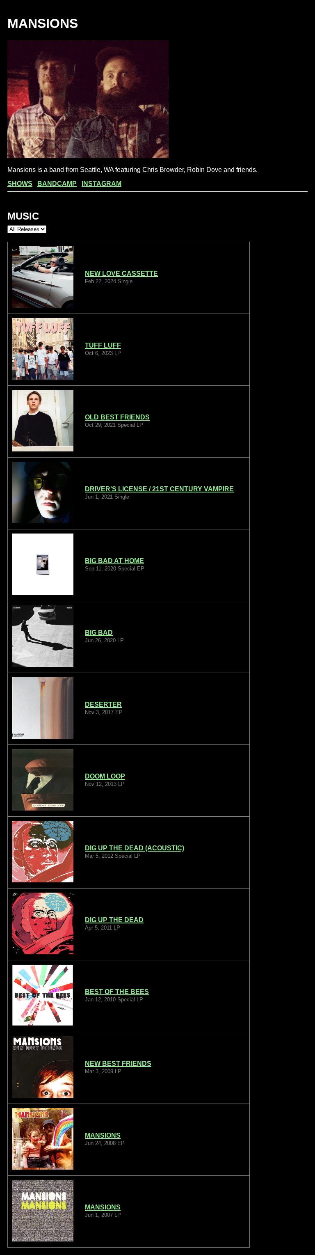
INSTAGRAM (101, 183)
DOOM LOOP (105, 776)
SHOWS (19, 183)
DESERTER (103, 704)
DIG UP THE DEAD (114, 919)
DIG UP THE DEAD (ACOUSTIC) (134, 848)
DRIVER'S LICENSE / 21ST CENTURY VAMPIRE (159, 489)
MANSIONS (103, 1135)
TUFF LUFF (103, 345)
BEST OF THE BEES (117, 991)
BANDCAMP (57, 183)
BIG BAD (99, 632)
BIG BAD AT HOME (114, 560)
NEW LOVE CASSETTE (121, 273)
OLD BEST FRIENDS (117, 417)
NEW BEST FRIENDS (118, 1063)
